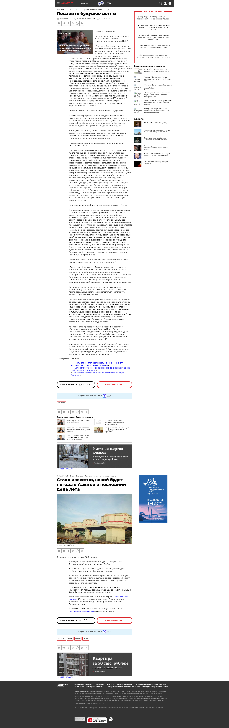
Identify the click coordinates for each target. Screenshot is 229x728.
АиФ (72, 545)
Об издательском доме (83, 684)
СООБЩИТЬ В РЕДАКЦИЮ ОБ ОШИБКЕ (155, 687)
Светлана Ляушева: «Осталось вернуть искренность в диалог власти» (78, 430)
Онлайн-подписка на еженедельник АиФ (150, 684)
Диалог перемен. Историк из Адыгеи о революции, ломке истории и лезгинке (78, 437)
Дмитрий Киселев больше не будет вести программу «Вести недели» (157, 154)
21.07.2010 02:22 (62, 10)
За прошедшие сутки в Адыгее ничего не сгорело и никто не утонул (153, 56)
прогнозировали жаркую (81, 611)
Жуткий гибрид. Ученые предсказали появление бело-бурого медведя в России (158, 102)
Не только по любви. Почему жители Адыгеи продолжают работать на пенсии (153, 27)
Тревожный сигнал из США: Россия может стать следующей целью (157, 131)
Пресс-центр (99, 684)
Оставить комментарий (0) (114, 384)
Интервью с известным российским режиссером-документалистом (114, 422)
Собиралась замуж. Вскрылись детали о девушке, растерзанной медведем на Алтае (156, 110)
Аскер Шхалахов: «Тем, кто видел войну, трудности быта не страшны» (117, 430)
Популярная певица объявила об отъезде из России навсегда (155, 139)
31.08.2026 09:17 (62, 476)
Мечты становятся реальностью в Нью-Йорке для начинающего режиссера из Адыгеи (97, 364)
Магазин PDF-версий (124, 684)
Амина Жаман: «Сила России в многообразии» (78, 421)
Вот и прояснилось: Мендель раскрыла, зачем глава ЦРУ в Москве (157, 123)
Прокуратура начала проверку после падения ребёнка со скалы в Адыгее (153, 18)
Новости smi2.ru (65, 469)
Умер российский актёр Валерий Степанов (156, 162)
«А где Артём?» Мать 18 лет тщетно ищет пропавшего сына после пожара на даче (157, 95)
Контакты (110, 684)
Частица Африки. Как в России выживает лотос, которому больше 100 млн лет (157, 79)
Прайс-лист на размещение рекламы (88, 687)
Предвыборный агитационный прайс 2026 (124, 687)
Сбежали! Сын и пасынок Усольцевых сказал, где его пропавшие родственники (158, 87)
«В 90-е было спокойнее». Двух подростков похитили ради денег (156, 70)
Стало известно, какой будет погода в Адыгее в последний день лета (153, 47)
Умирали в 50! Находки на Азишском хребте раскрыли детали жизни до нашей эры (153, 37)
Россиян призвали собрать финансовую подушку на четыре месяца (156, 147)
